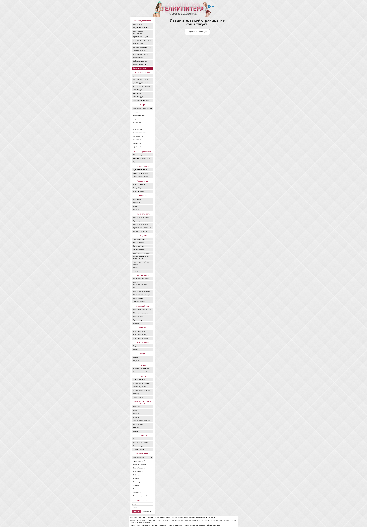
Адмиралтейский (139, 461)
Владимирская (138, 136)
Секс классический (139, 239)
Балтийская (137, 122)
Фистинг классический (141, 368)
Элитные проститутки (141, 100)
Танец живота (138, 397)
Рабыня (136, 417)
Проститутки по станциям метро (194, 525)
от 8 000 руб (137, 93)
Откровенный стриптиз (141, 383)
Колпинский (137, 492)
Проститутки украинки (141, 217)
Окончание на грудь (140, 338)
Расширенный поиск (140, 54)
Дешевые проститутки (141, 76)
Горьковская (137, 147)
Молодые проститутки (141, 155)
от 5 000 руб (137, 90)
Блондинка (137, 199)
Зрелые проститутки (140, 162)
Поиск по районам (139, 65)
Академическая (138, 119)
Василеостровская (139, 133)
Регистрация (146, 511)
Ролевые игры (138, 424)
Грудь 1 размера (139, 184)
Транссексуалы (138, 449)
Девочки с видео (160, 525)
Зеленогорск (137, 482)
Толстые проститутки (140, 176)
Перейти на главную (197, 31)
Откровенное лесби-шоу (142, 390)
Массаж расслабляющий (141, 295)
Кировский (137, 489)
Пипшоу (136, 393)
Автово (135, 112)
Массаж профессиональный (140, 283)
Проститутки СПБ (139, 24)
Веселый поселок (139, 468)
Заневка (136, 478)
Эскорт (135, 439)
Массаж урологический (141, 291)
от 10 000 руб (138, 97)
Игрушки (136, 267)
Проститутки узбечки (140, 221)
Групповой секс (138, 246)
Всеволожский (138, 471)
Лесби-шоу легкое (139, 386)
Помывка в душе (139, 446)
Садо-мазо (136, 407)
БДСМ (135, 410)
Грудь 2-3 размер (139, 188)
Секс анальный (138, 242)
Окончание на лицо (140, 335)
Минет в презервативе (141, 313)
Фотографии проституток (145, 525)
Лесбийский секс (139, 249)
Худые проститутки (140, 170)
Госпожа (136, 414)
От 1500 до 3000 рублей (141, 86)
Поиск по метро (138, 58)
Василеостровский (139, 464)
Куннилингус (138, 320)
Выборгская (137, 143)
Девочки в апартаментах (142, 47)
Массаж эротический (140, 288)
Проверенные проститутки (138, 32)
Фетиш (135, 271)
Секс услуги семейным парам (141, 263)
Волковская (137, 140)
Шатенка (136, 209)
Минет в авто (138, 316)
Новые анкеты (138, 44)
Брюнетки (136, 202)
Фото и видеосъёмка (140, 442)
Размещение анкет (139, 68)
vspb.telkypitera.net (208, 517)
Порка (135, 431)
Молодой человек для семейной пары (141, 257)
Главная (132, 525)
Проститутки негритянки (142, 228)
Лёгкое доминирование (141, 421)
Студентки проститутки (141, 158)
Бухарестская (137, 129)
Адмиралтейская (139, 115)
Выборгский (137, 475)
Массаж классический (141, 279)
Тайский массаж (139, 302)
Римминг (136, 323)
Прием (135, 349)
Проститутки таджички (141, 224)
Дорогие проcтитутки (140, 79)
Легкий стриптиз (139, 380)
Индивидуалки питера (141, 28)
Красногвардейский (140, 496)
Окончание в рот (139, 331)
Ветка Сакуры (138, 298)
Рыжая (135, 206)
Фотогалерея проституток (142, 40)
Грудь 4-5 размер (139, 191)
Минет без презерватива (142, 309)
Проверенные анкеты (175, 525)
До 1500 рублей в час (140, 83)
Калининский (137, 485)
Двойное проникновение (142, 253)
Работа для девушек (140, 61)
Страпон (136, 428)
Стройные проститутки (141, 173)
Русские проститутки (140, 231)
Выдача (136, 346)
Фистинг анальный (140, 372)
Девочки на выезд (139, 51)
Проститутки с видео (140, 37)
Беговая (135, 126)
